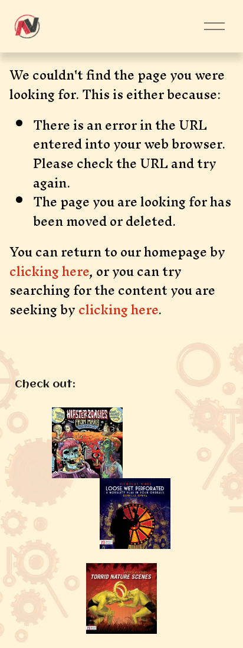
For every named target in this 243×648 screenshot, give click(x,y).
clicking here (49, 271)
